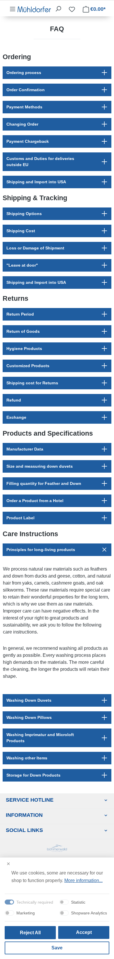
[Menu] (13, 9)
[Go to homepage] (34, 8)
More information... (83, 880)
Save (57, 947)
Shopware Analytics (89, 913)
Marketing (25, 913)
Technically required (34, 902)
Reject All (30, 932)
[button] (57, 72)
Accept (84, 932)
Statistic (78, 902)
